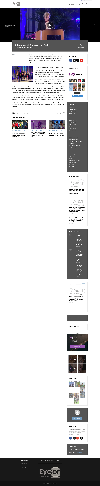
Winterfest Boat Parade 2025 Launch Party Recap (56, 134)
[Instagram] (77, 60)
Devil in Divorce (72, 115)
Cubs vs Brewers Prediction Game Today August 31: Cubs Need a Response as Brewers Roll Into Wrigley (76, 191)
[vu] (76, 401)
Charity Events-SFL (19, 42)
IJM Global (71, 143)
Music (70, 149)
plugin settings (79, 452)
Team (44, 4)
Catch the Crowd (73, 109)
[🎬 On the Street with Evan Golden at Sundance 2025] (83, 89)
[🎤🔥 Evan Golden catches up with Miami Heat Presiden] (75, 89)
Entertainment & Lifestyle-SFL (30, 42)
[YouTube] (81, 60)
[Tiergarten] (82, 384)
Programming (72, 156)
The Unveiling (72, 164)
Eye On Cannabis (72, 122)
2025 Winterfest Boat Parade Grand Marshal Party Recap (18, 135)
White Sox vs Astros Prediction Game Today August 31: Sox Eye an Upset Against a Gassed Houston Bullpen (77, 209)
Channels (58, 4)
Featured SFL (15, 131)
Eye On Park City (72, 135)
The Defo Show (72, 162)
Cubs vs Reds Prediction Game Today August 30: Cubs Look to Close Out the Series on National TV (77, 220)
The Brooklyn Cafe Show (74, 160)
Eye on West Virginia (73, 139)
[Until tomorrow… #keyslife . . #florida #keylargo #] (75, 85)
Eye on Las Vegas (73, 128)
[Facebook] (70, 60)
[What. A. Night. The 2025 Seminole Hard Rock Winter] (75, 80)
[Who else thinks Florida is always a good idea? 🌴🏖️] (83, 85)
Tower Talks (71, 166)
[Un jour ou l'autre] (82, 390)
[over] (71, 395)
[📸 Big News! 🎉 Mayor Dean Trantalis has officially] (71, 89)
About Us (37, 4)
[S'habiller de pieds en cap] (74, 381)
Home (41, 460)
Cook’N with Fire (72, 111)
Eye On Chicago (72, 124)
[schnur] (82, 395)
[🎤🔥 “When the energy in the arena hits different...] (79, 89)
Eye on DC (71, 126)
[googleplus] (77, 438)
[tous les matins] (71, 384)
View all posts (77, 418)
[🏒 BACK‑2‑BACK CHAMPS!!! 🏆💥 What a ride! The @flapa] (79, 80)
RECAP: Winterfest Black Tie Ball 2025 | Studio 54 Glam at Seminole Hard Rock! (38, 134)
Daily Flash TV (72, 113)
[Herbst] (76, 395)
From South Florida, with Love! (75, 141)
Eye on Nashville (72, 130)
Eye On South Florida (73, 137)
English (84, 0)
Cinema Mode (81, 47)
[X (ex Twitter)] (74, 60)
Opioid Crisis (72, 151)
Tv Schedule (71, 168)
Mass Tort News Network (74, 145)
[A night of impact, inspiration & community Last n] (71, 80)
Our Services (50, 4)
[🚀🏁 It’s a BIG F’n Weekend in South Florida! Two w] (71, 85)
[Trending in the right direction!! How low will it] (83, 80)
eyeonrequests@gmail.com (24, 467)
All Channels (71, 107)
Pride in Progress (72, 154)
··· (63, 4)
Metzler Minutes (72, 147)
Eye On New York (73, 132)
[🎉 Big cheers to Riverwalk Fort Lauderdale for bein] (79, 85)
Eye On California (73, 120)
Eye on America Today (74, 118)
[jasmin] (77, 384)
